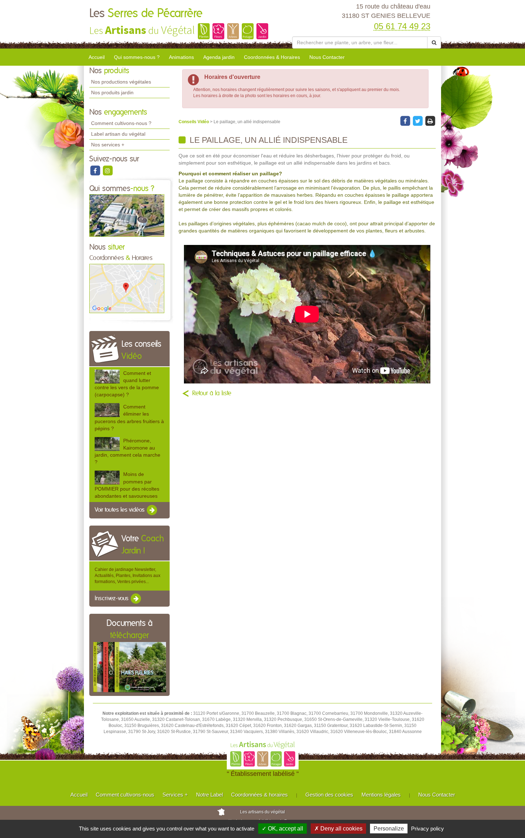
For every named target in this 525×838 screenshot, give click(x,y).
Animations (181, 57)
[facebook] (95, 170)
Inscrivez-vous (112, 598)
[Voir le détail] (107, 376)
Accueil (97, 57)
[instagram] (107, 170)
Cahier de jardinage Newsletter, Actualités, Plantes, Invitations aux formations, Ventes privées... (127, 575)
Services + (175, 795)
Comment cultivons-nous (125, 795)
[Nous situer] (126, 288)
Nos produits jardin (112, 92)
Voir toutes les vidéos (120, 510)
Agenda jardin (219, 57)
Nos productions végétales (121, 82)
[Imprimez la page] (430, 120)
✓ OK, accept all (282, 829)
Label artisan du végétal (118, 134)
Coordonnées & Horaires (272, 57)
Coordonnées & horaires (259, 795)
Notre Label (209, 795)
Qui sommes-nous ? (137, 57)
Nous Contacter (327, 57)
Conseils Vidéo (194, 121)
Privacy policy (427, 829)
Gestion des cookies (329, 795)
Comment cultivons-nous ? (121, 123)
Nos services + (107, 144)
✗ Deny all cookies (338, 829)
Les (145, 13)
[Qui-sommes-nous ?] (126, 215)
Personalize (389, 829)
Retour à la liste (211, 393)
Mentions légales (381, 795)
